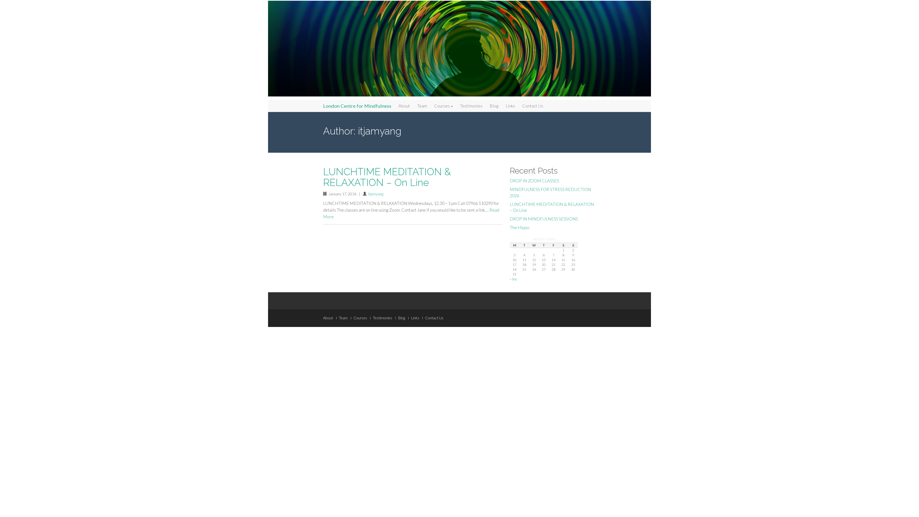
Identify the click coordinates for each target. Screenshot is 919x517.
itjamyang (375, 193)
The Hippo (519, 227)
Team (422, 105)
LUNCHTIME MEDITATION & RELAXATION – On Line (387, 177)
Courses (442, 105)
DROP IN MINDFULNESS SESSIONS (544, 218)
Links (510, 105)
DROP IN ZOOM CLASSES (534, 180)
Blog (494, 105)
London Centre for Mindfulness (357, 106)
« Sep (513, 279)
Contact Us (532, 105)
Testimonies (471, 105)
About (404, 105)
